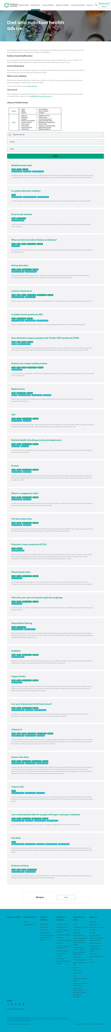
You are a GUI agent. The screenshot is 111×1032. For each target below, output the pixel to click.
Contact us (92, 962)
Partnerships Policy (94, 946)
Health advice (35, 5)
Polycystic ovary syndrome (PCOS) (29, 544)
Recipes (26, 921)
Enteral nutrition (20, 866)
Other (74, 975)
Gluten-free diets (20, 757)
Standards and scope (62, 927)
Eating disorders (20, 265)
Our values (92, 930)
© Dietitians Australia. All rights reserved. (18, 1024)
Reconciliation (93, 924)
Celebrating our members (96, 927)
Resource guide (77, 973)
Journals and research (63, 950)
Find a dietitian (44, 930)
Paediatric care (77, 970)
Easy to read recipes (29, 924)
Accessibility (79, 1024)
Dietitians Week (23, 5)
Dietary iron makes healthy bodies (29, 364)
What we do (92, 921)
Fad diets (16, 838)
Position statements (78, 935)
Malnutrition (18, 389)
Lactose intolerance (21, 291)
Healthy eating (77, 957)
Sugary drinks (18, 676)
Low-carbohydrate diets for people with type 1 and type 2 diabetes (45, 815)
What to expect (44, 924)
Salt (13, 415)
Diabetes (16, 651)
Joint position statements (80, 927)
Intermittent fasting (21, 623)
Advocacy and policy (78, 5)
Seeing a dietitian (48, 5)
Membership (60, 937)
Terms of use (86, 1024)
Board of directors (94, 935)
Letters (75, 924)
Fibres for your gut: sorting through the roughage (37, 598)
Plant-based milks (20, 572)
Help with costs (44, 927)
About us (90, 5)
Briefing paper (77, 932)
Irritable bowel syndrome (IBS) (27, 315)
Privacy (92, 1024)
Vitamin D (16, 730)
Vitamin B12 (17, 787)
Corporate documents (95, 943)
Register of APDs (44, 932)
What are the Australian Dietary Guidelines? (34, 240)
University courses (61, 924)
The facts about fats (21, 519)
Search (66, 897)
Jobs (90, 959)
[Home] (11, 4)
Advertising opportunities (96, 956)
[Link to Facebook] (8, 1005)
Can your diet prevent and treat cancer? (31, 704)
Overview (75, 967)
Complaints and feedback (64, 934)
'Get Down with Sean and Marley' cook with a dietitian (47, 937)
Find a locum (60, 958)
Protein (15, 466)
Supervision (60, 943)
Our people (92, 932)
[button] (96, 5)
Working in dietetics (62, 5)
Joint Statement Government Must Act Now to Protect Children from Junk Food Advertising (79, 992)
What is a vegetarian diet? (25, 493)
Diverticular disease (21, 214)
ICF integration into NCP (79, 960)
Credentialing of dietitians (64, 940)
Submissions (76, 930)
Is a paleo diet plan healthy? (26, 191)
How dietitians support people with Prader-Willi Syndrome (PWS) (45, 338)
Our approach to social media (15, 1009)
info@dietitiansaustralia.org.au (40, 96)
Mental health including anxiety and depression (36, 440)
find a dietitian (32, 86)
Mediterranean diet (21, 165)
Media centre (93, 953)
